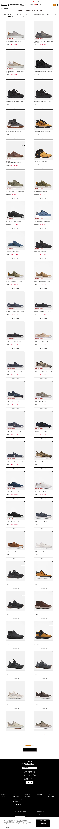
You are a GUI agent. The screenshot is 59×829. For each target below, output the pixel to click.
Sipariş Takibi (26, 791)
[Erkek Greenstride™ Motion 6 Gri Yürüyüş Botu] (15, 120)
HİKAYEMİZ (39, 4)
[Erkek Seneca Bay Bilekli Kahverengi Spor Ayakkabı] (43, 600)
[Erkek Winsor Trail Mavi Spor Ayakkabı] (15, 390)
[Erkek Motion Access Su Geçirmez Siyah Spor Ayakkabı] (15, 600)
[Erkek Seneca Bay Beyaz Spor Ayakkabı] (43, 480)
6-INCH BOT (27, 5)
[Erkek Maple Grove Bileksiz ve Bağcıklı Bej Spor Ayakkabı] (15, 721)
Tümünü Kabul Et (43, 820)
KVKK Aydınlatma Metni (17, 799)
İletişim (14, 794)
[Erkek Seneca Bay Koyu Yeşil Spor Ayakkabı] (15, 270)
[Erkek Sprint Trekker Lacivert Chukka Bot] (43, 420)
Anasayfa (1, 8)
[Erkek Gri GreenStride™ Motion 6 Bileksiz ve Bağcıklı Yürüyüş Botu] (43, 30)
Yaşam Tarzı (50, 794)
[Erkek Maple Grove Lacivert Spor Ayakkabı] (43, 510)
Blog (49, 791)
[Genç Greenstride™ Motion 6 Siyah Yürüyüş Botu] (43, 90)
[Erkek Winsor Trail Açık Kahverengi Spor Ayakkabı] (43, 360)
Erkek (11, 4)
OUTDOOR (31, 4)
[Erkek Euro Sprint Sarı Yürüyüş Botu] (43, 150)
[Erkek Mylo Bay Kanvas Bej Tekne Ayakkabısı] (43, 330)
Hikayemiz (38, 791)
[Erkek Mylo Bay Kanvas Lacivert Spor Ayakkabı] (15, 450)
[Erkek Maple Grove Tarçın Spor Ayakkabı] (15, 540)
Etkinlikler (50, 798)
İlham (49, 792)
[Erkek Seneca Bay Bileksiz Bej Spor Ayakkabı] (43, 721)
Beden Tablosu (15, 792)
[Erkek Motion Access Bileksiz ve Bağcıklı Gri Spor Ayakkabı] (43, 660)
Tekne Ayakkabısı (4, 794)
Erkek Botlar (3, 791)
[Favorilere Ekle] (24, 22)
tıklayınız (7, 827)
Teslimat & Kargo (27, 792)
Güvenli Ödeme (27, 794)
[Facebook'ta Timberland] (38, 814)
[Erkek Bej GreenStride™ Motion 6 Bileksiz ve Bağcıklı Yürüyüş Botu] (15, 60)
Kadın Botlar (3, 792)
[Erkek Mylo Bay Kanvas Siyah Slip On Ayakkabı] (43, 300)
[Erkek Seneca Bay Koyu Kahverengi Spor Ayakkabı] (43, 691)
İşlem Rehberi (15, 806)
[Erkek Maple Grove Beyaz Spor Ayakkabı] (43, 540)
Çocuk (17, 4)
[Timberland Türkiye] (5, 5)
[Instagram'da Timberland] (39, 814)
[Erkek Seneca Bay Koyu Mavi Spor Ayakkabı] (15, 420)
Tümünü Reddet (43, 823)
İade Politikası (27, 796)
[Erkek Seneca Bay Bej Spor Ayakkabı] (43, 390)
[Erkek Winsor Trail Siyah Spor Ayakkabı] (43, 240)
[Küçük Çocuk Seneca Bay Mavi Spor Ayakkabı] (43, 210)
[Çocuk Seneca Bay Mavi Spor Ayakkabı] (15, 240)
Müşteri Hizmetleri (16, 791)
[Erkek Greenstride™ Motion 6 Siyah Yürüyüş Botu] (43, 60)
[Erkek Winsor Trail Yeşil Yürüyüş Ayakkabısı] (43, 450)
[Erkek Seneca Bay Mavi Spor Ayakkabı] (15, 480)
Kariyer (37, 792)
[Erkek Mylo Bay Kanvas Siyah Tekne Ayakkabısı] (15, 330)
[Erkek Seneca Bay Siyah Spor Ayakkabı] (15, 510)
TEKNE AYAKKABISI (22, 5)
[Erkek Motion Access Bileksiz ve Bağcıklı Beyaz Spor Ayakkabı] (15, 691)
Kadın (14, 4)
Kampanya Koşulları (28, 799)
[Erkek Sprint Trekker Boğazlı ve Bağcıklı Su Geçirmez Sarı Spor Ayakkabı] (43, 630)
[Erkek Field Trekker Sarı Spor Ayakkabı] (43, 570)
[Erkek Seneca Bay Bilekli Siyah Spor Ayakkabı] (15, 630)
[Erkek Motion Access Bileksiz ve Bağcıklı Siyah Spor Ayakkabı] (15, 660)
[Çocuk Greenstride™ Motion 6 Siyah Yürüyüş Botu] (15, 90)
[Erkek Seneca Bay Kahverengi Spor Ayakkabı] (43, 270)
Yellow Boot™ (3, 796)
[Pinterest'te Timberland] (41, 814)
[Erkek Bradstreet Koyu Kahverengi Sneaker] (15, 150)
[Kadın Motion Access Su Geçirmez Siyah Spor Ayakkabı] (15, 570)
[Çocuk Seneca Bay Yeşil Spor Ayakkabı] (43, 180)
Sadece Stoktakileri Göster (39, 14)
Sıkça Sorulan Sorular (28, 798)
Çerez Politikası (16, 798)
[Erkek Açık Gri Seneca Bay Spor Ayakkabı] (15, 30)
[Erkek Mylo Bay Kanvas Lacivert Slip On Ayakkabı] (15, 300)
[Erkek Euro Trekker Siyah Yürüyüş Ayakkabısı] (15, 210)
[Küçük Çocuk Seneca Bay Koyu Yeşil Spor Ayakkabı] (15, 180)
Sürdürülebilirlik (39, 794)
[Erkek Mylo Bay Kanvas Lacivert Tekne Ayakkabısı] (15, 360)
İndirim (35, 4)
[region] (29, 823)
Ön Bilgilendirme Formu (17, 804)
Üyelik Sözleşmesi (16, 796)
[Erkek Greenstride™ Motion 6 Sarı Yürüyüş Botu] (43, 120)
